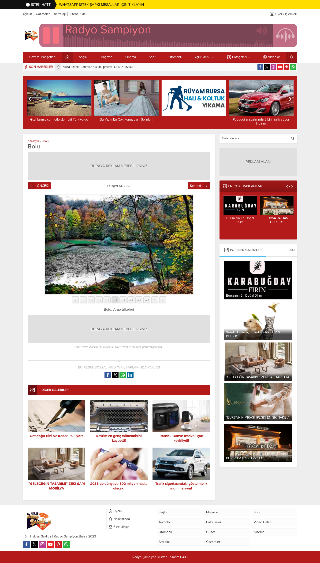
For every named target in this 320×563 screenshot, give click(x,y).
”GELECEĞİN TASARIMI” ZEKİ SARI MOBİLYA (97, 67)
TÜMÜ (291, 250)
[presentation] (58, 66)
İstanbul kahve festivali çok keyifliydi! (181, 438)
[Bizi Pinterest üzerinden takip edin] (286, 67)
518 (115, 299)
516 (99, 299)
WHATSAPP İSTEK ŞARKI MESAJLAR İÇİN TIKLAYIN (101, 4)
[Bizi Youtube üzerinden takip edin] (280, 67)
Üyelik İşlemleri (286, 14)
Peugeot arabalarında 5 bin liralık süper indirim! (193, 121)
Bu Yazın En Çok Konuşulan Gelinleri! (59, 119)
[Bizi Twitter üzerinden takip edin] (267, 67)
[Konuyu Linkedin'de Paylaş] (130, 375)
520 (131, 299)
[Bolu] (119, 244)
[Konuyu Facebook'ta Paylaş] (107, 375)
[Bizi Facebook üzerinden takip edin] (260, 67)
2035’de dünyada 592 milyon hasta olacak (118, 486)
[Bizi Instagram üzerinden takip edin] (273, 67)
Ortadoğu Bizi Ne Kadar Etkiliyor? (56, 436)
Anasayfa (33, 141)
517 (107, 299)
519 (123, 299)
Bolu (46, 141)
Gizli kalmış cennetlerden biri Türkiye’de (276, 222)
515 (91, 299)
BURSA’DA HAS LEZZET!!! (240, 220)
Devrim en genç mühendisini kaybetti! (119, 438)
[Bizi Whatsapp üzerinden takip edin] (293, 67)
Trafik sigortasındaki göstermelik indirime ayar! (181, 486)
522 (147, 299)
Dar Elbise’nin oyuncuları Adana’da (261, 119)
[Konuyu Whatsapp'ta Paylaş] (122, 375)
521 (139, 299)
